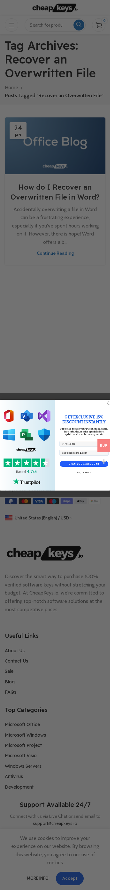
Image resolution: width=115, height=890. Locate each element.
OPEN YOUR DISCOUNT (83, 463)
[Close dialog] (109, 403)
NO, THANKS (84, 473)
